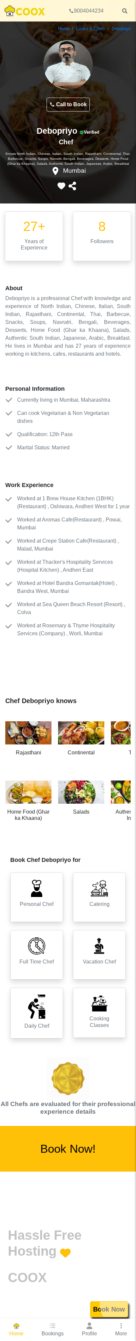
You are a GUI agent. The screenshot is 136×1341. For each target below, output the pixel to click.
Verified (91, 132)
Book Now (109, 1309)
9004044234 (89, 11)
